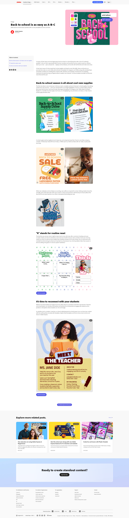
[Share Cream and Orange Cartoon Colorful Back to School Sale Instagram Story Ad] (62, 149)
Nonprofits (57, 502)
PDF (16, 507)
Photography (18, 502)
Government (57, 504)
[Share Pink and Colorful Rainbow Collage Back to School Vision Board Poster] (91, 200)
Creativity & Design (27, 2)
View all (110, 425)
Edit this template (41, 301)
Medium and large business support (80, 507)
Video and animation (19, 506)
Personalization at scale (39, 500)
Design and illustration (20, 504)
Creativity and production (40, 506)
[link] (9, 69)
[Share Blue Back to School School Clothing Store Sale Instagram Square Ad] (62, 200)
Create (43, 2)
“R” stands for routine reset (15, 63)
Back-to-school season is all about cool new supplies (20, 60)
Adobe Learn (77, 506)
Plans (73, 2)
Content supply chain (39, 502)
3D (16, 509)
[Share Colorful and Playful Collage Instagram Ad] (91, 98)
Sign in (109, 2)
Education (67, 2)
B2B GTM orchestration (39, 507)
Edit (49, 2)
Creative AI (18, 500)
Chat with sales (96, 500)
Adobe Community (78, 504)
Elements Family (19, 511)
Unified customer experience (40, 504)
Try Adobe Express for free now (64, 413)
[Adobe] (19, 2)
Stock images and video (20, 513)
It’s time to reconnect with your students (18, 65)
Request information (97, 502)
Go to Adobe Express (97, 2)
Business (59, 2)
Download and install (78, 502)
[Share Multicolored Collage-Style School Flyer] (62, 98)
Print (54, 2)
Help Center (77, 500)
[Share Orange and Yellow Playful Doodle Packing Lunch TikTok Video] (91, 149)
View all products (19, 515)
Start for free (64, 483)
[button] (105, 2)
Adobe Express (36, 2)
